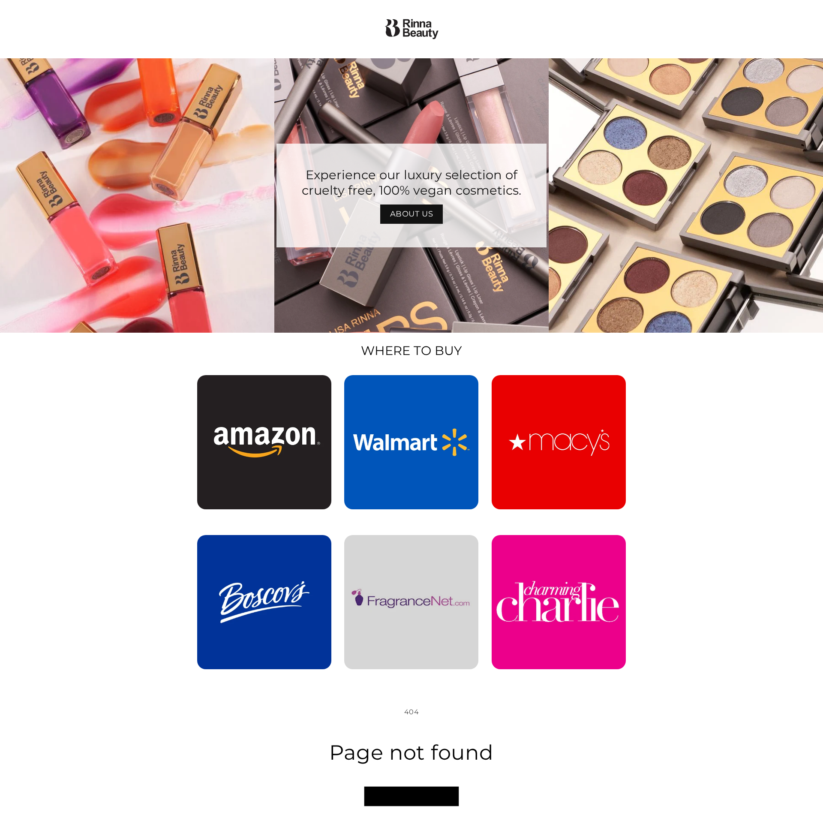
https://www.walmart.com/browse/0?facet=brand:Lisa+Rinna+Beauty (411, 387)
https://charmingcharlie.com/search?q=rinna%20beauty (558, 547)
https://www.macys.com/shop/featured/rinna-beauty (559, 387)
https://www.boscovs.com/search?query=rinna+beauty (259, 547)
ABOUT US (411, 214)
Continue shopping (411, 796)
